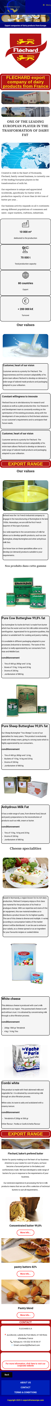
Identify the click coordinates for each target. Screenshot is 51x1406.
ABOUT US (25, 1382)
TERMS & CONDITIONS (25, 1392)
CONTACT (25, 1387)
